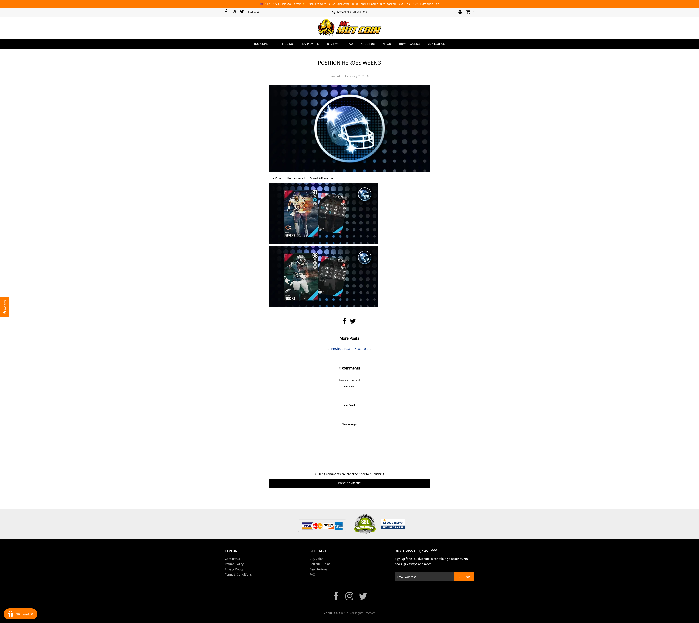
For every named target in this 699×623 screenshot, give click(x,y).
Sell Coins (285, 44)
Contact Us (436, 44)
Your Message (349, 424)
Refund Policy (234, 564)
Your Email (349, 405)
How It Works (253, 12)
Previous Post (340, 348)
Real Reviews (318, 569)
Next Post (361, 348)
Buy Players (310, 44)
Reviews (333, 44)
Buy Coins (261, 44)
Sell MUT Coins (320, 564)
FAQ (350, 44)
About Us (368, 44)
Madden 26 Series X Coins (673, 614)
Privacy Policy (234, 569)
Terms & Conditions (238, 574)
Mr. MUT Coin (331, 613)
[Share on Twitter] (353, 322)
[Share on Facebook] (344, 322)
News (387, 44)
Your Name (349, 386)
